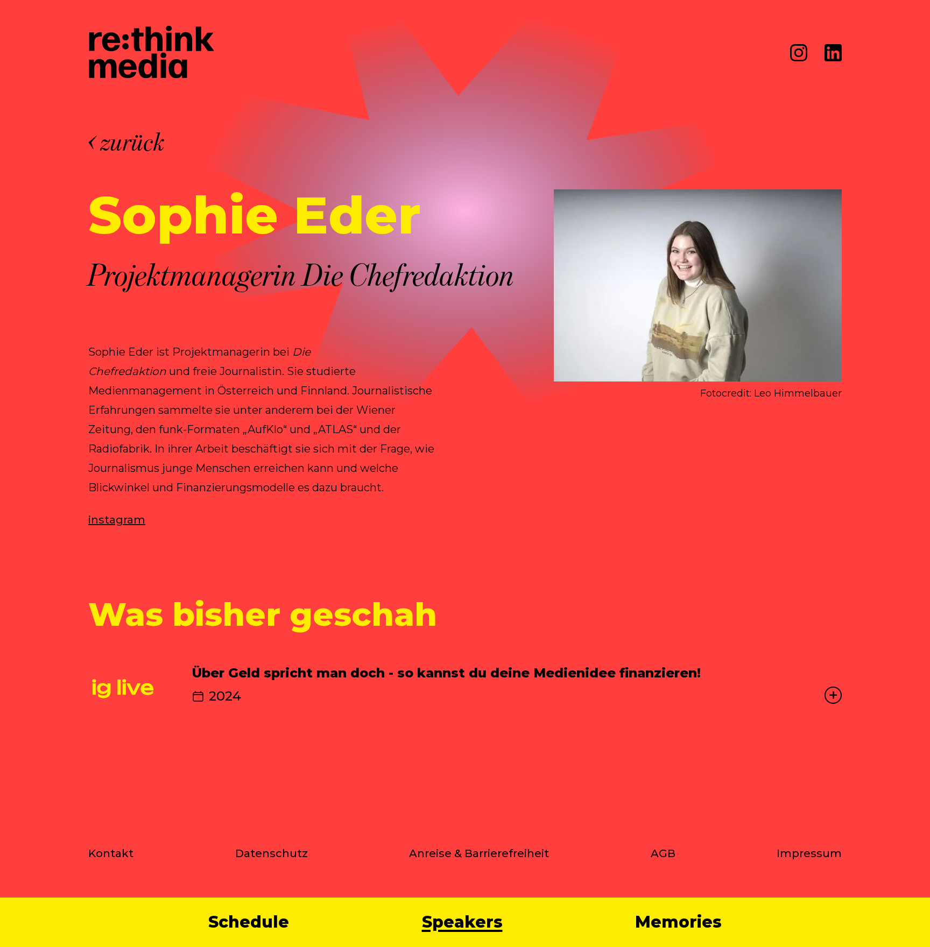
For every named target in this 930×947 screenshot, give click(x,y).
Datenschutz (271, 853)
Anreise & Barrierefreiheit (479, 853)
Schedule (248, 922)
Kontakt (110, 853)
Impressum (809, 853)
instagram (116, 519)
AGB (663, 853)
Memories (678, 922)
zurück (133, 142)
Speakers (462, 922)
